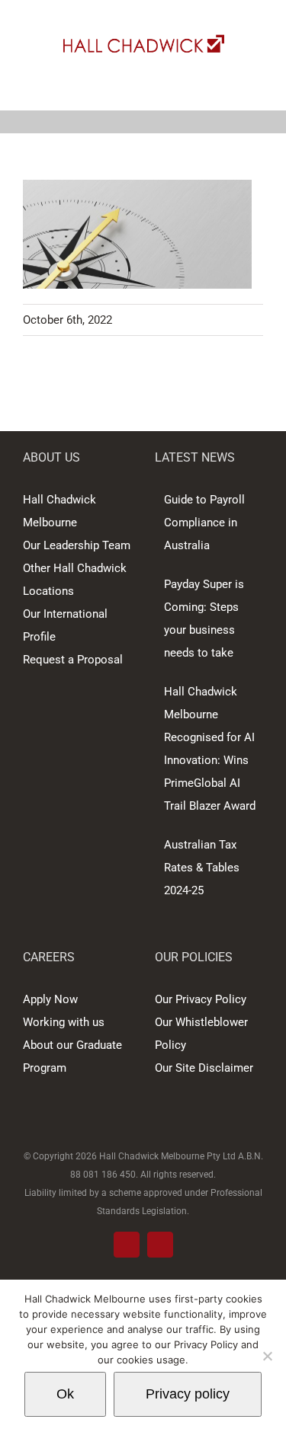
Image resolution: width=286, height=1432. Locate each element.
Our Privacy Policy (200, 999)
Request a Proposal (73, 659)
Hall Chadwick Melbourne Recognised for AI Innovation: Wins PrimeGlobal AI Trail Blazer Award (209, 749)
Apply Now (50, 999)
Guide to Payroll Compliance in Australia (204, 522)
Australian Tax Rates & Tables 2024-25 (201, 867)
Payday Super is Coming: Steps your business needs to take (204, 618)
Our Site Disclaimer (204, 1068)
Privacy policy (188, 1394)
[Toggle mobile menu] (257, 86)
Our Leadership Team (76, 545)
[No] (267, 1355)
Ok (65, 1394)
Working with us (63, 1022)
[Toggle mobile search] (229, 86)
